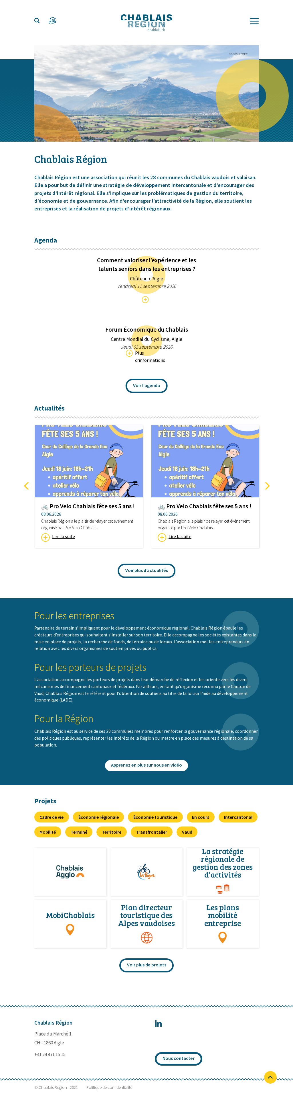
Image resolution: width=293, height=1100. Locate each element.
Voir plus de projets (146, 965)
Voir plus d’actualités (146, 570)
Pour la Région (64, 719)
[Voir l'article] (89, 461)
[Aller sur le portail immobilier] (52, 20)
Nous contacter (179, 1058)
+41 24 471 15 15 (50, 1054)
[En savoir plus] (146, 299)
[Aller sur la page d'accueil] (146, 22)
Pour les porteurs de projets (90, 667)
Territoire (111, 832)
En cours (200, 817)
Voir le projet (70, 872)
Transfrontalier (151, 832)
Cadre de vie (51, 817)
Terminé (79, 832)
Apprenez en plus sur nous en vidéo (146, 765)
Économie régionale (98, 817)
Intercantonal (238, 817)
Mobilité (47, 832)
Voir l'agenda (146, 385)
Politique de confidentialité (109, 1087)
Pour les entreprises (74, 616)
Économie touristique (155, 817)
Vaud (187, 832)
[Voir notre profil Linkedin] (158, 1025)
